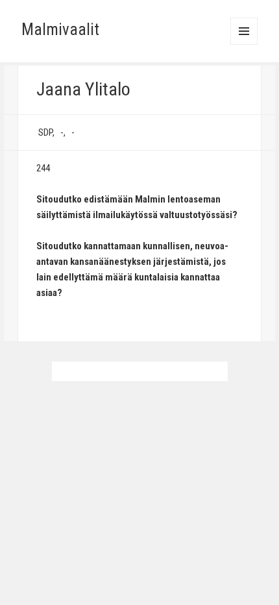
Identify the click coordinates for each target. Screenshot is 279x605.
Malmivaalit (60, 29)
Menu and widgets (244, 44)
